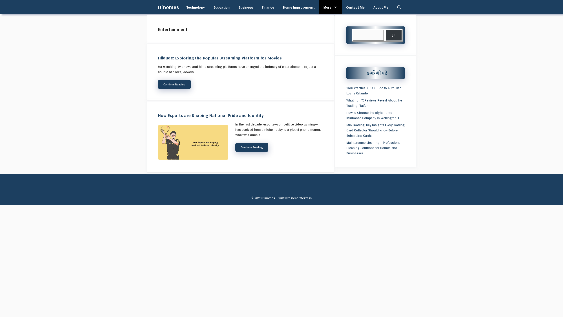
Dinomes (168, 7)
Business (245, 7)
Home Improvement (299, 7)
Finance (268, 7)
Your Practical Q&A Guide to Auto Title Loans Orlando (373, 90)
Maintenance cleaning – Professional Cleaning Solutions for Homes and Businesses (373, 147)
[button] (399, 7)
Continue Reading (174, 84)
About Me (380, 7)
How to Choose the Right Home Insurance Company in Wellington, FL (373, 115)
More (327, 7)
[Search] (394, 35)
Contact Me (355, 7)
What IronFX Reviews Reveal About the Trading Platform (374, 103)
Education (222, 7)
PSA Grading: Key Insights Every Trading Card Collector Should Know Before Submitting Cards (375, 130)
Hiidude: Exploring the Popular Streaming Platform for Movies (220, 57)
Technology (195, 7)
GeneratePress (301, 198)
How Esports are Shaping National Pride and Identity (211, 115)
